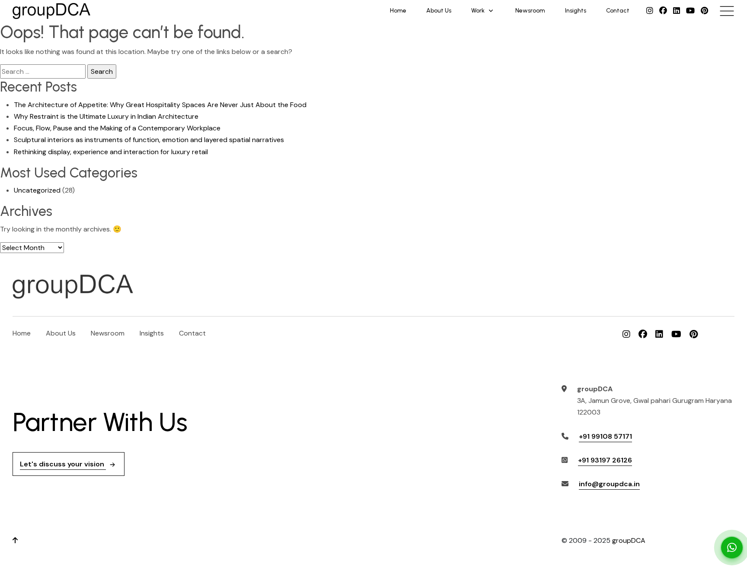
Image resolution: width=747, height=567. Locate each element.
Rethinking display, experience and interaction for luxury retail (111, 151)
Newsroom (530, 10)
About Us (438, 10)
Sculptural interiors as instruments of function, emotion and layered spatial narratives (149, 139)
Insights (575, 10)
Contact (617, 10)
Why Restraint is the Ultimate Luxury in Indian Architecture (106, 116)
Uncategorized (37, 190)
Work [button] (478, 10)
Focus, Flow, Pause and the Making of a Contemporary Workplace (117, 128)
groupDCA (628, 540)
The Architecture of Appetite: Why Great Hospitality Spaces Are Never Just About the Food (160, 104)
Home (398, 10)
